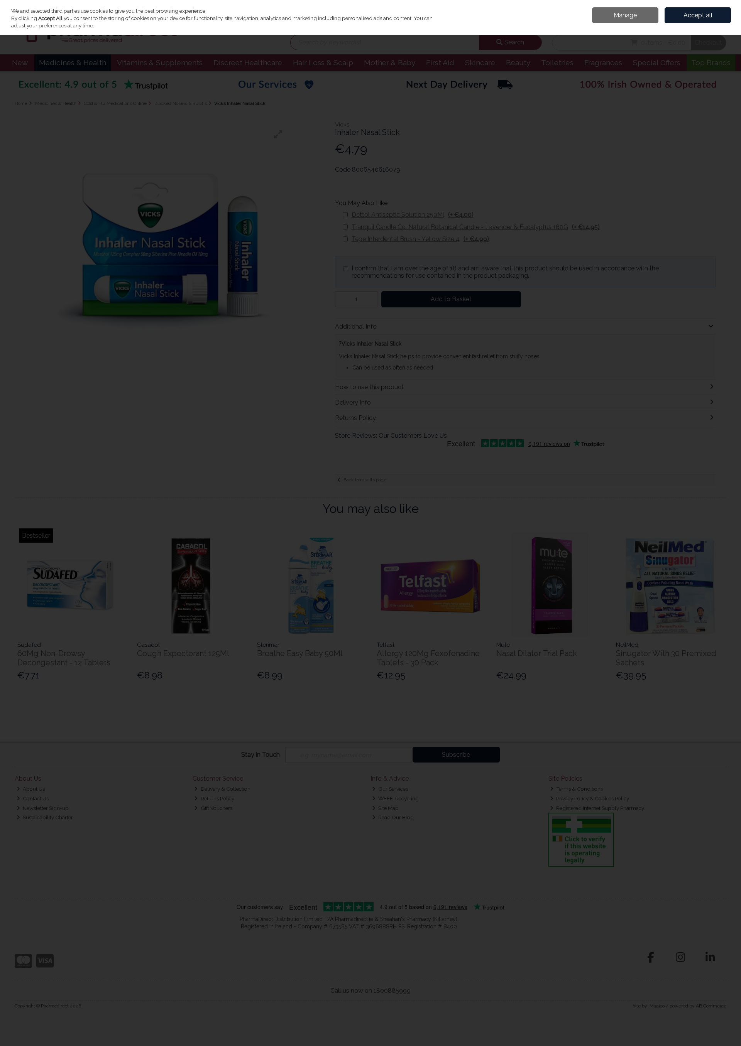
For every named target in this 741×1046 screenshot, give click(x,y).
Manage (625, 15)
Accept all (697, 15)
